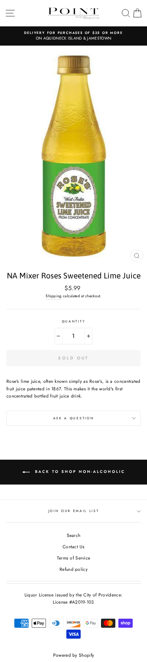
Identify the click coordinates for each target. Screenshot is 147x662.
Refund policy (73, 569)
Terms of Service (73, 558)
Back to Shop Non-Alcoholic (79, 471)
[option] (73, 36)
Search (74, 535)
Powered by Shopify (73, 655)
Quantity (73, 321)
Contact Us (73, 546)
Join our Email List (73, 510)
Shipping (53, 296)
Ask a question (73, 418)
